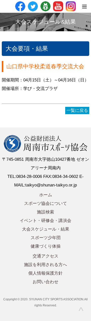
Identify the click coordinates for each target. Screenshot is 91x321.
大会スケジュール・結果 (45, 229)
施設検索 (45, 212)
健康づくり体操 (46, 246)
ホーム (45, 194)
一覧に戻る (77, 110)
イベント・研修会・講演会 (45, 220)
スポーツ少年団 (46, 237)
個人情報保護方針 (45, 273)
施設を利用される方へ (45, 264)
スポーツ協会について (45, 203)
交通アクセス (45, 256)
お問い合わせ (45, 281)
